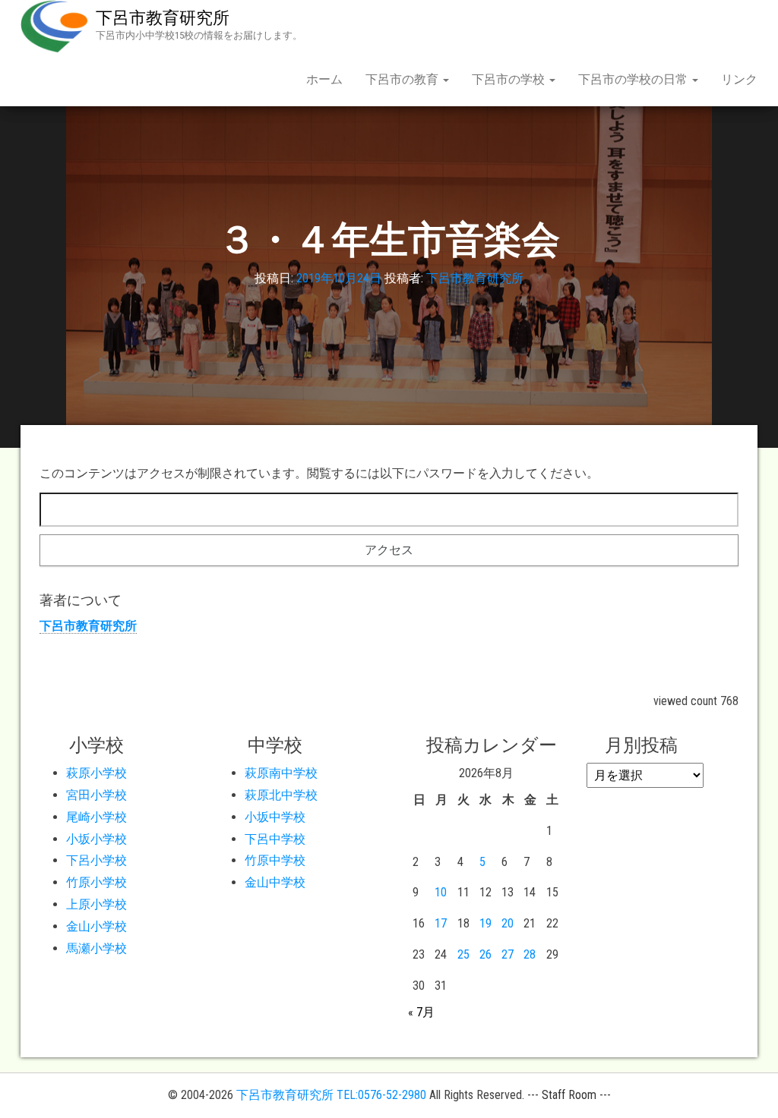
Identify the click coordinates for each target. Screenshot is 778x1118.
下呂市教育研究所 (162, 17)
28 (529, 954)
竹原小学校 (96, 882)
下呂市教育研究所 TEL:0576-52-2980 (331, 1095)
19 (485, 923)
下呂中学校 (275, 839)
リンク (739, 79)
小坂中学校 (275, 817)
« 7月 (421, 1012)
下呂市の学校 (510, 79)
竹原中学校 (275, 860)
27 (507, 954)
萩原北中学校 (281, 795)
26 (485, 954)
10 (441, 892)
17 (441, 923)
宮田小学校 (96, 795)
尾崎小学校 (96, 817)
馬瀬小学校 (96, 948)
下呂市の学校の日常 (634, 79)
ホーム (324, 79)
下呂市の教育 (403, 79)
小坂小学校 (96, 839)
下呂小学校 (96, 860)
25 (463, 954)
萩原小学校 (96, 773)
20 (507, 923)
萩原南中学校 (281, 773)
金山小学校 (96, 926)
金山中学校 (275, 882)
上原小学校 (96, 904)
